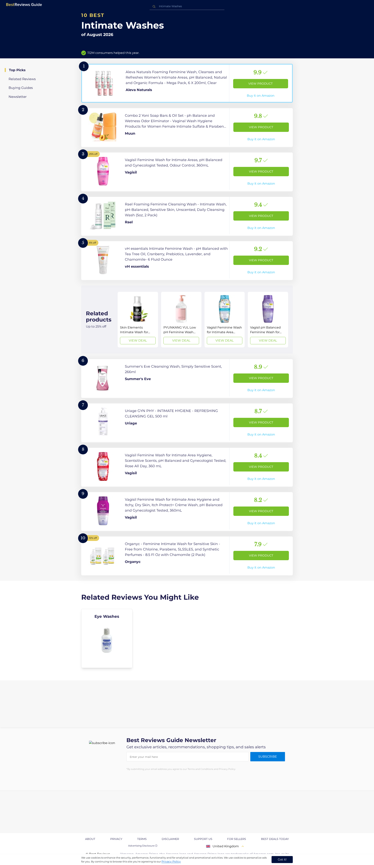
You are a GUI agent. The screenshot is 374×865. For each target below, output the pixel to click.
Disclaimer (170, 839)
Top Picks (17, 70)
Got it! (282, 859)
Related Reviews (22, 79)
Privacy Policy (171, 861)
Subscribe (267, 756)
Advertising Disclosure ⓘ (142, 845)
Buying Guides (21, 88)
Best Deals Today (275, 839)
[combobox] (187, 6)
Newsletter (18, 97)
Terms (142, 839)
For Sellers (236, 839)
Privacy (116, 839)
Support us (203, 839)
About (90, 839)
